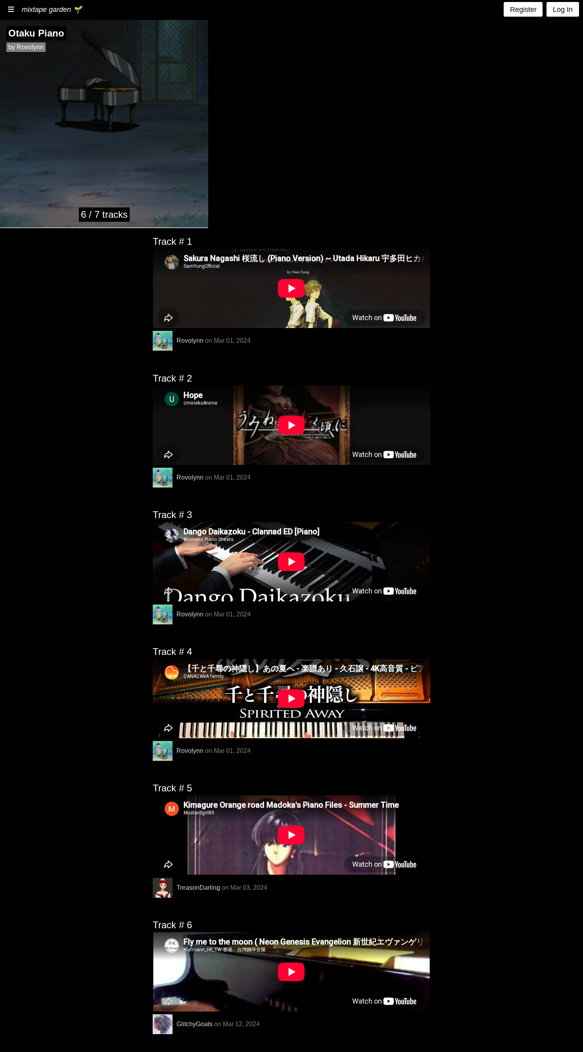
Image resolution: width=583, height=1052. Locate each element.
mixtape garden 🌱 (52, 9)
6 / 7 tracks (104, 214)
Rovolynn (189, 340)
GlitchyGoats (194, 1024)
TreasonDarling (198, 887)
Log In (563, 9)
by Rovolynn (26, 47)
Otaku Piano (36, 33)
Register (523, 9)
